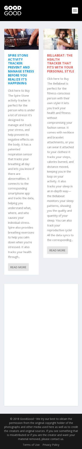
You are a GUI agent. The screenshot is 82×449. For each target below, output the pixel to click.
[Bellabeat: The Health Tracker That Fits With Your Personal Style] (60, 39)
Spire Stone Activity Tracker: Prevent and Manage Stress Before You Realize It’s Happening (21, 69)
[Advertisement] (41, 345)
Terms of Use (31, 445)
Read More (18, 267)
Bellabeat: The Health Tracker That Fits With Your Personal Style (60, 63)
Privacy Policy (51, 445)
